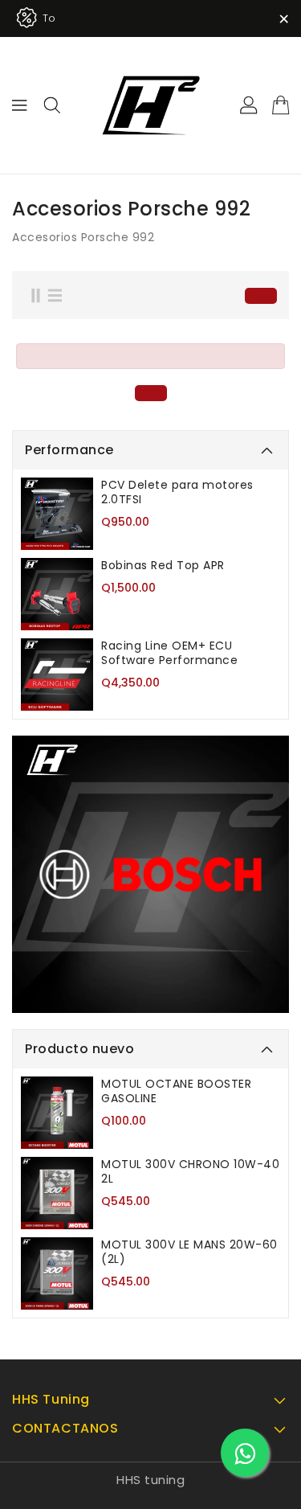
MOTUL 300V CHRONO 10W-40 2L (190, 1171)
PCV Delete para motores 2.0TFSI (177, 492)
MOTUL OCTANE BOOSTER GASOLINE (176, 1090)
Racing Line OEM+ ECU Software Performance (169, 652)
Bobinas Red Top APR (163, 565)
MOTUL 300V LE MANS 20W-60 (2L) (189, 1251)
